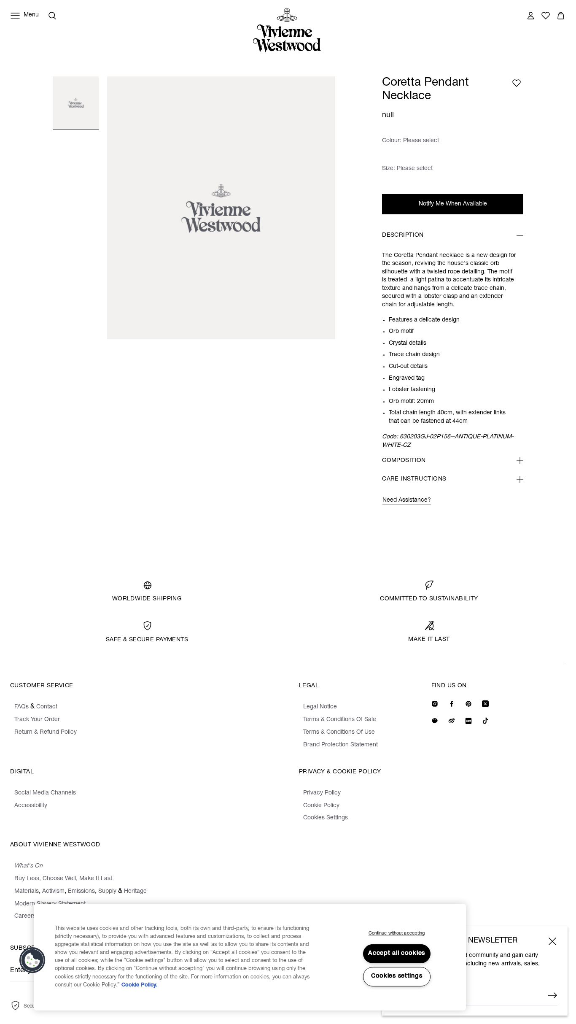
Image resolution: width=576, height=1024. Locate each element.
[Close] (552, 941)
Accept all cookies (396, 953)
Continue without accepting (397, 933)
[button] (32, 960)
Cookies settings (397, 976)
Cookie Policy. (139, 985)
